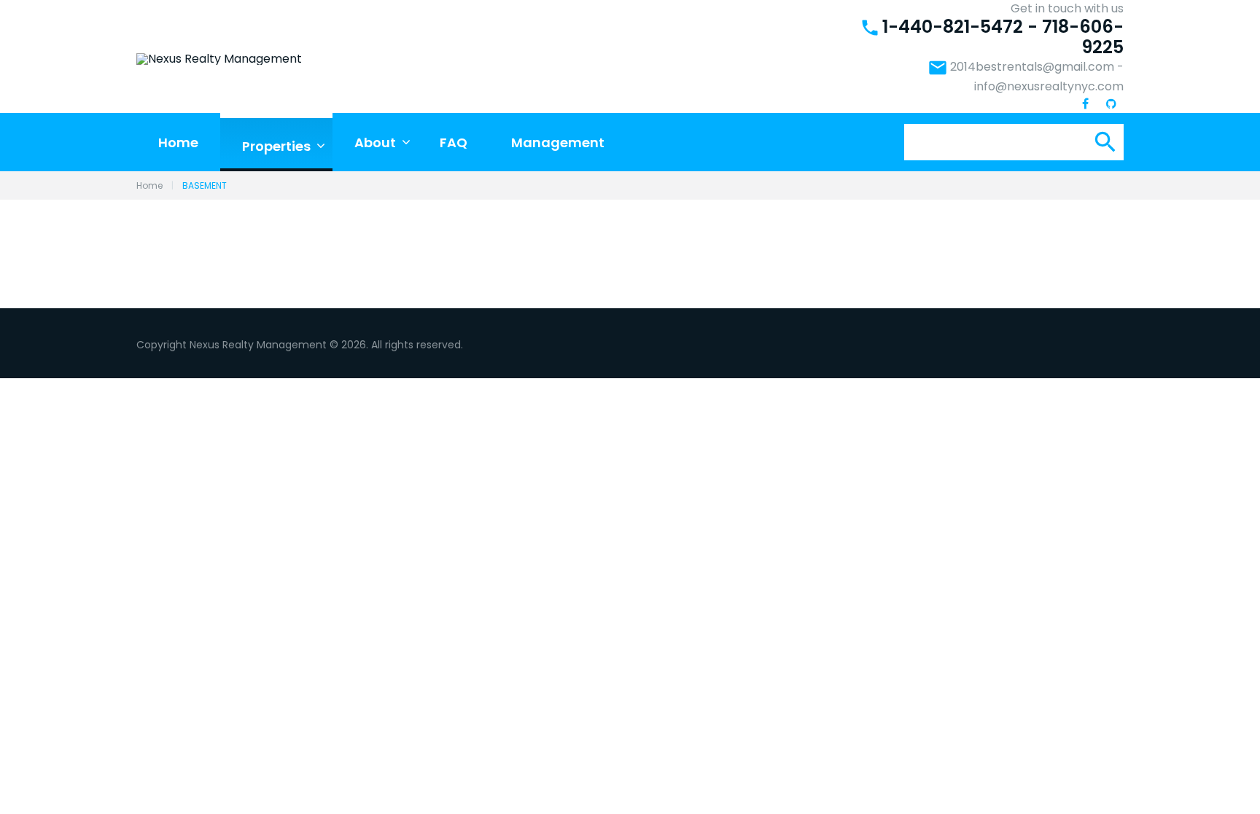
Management (557, 142)
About (375, 142)
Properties (276, 146)
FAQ (453, 142)
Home (178, 142)
